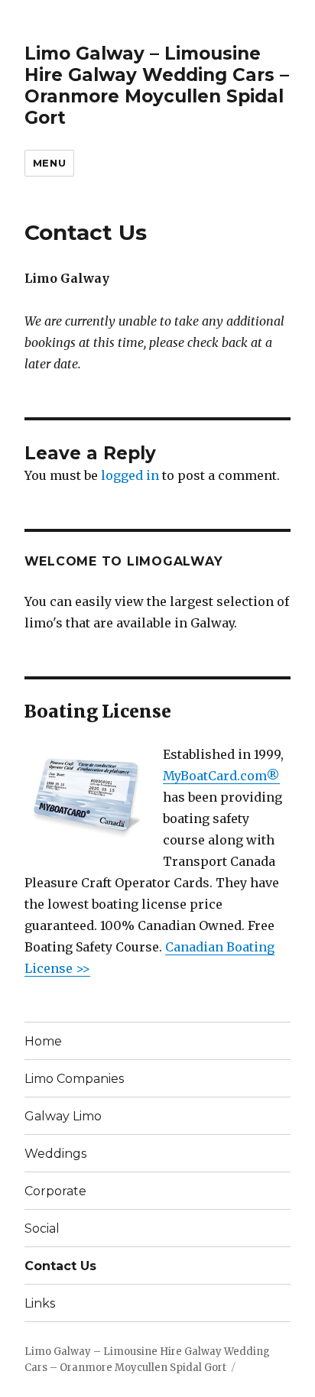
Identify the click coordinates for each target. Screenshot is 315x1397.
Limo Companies (74, 1078)
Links (39, 1303)
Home (43, 1041)
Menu (49, 163)
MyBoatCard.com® (221, 775)
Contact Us (60, 1266)
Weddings (55, 1153)
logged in (130, 475)
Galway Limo (63, 1116)
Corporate (55, 1191)
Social (42, 1228)
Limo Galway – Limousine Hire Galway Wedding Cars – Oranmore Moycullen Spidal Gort (156, 85)
